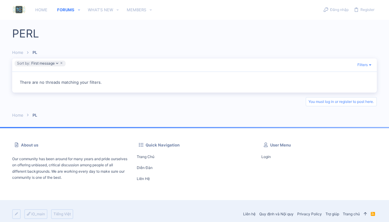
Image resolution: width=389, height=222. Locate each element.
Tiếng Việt (62, 214)
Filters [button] (362, 64)
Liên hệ (143, 178)
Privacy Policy (309, 214)
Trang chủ (145, 156)
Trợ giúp (332, 214)
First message (36, 63)
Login (266, 156)
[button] (79, 10)
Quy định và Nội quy (276, 214)
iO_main (37, 214)
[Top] (365, 214)
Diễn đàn (145, 167)
